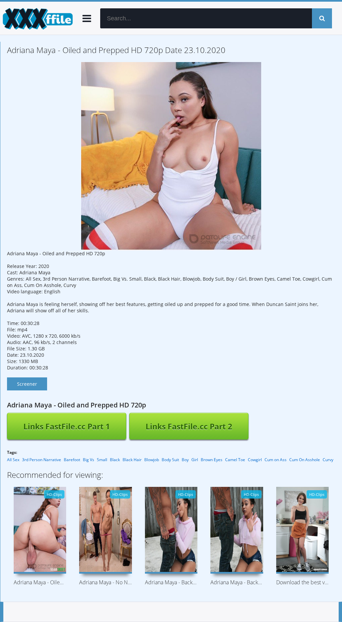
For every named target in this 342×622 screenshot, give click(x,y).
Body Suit (170, 459)
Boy (185, 459)
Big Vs (88, 459)
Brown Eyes (211, 459)
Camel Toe (235, 459)
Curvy (328, 459)
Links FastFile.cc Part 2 (189, 426)
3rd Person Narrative (41, 459)
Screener (27, 384)
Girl (194, 459)
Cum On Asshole (304, 459)
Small (102, 459)
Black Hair (132, 459)
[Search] (322, 18)
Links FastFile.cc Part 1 (66, 426)
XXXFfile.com (36, 18)
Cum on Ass (276, 459)
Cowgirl (255, 459)
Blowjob (151, 459)
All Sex (13, 459)
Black (115, 459)
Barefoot (72, 459)
